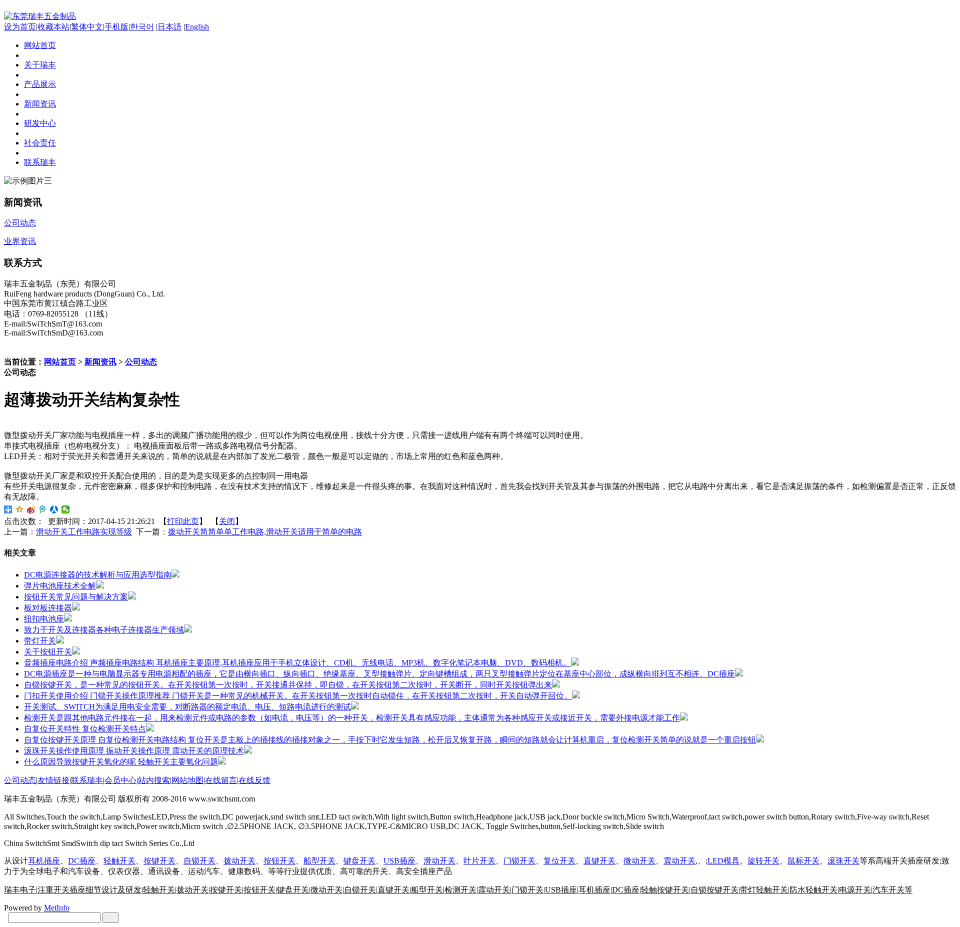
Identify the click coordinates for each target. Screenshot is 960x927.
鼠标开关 (804, 860)
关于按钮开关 (48, 652)
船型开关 (320, 860)
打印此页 (183, 521)
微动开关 (640, 860)
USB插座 (400, 860)
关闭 (227, 521)
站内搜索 (154, 780)
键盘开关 (360, 860)
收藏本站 (54, 26)
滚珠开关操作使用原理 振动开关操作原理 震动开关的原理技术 (134, 750)
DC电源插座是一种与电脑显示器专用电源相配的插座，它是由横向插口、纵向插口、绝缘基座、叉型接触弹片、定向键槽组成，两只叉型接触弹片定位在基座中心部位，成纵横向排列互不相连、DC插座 (379, 674)
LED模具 (724, 860)
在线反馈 (254, 780)
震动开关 (680, 860)
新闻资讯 (100, 362)
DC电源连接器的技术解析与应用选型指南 (98, 574)
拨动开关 (240, 860)
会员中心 (120, 780)
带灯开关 (40, 640)
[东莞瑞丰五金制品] (40, 16)
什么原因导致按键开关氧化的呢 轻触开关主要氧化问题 (121, 762)
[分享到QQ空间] (20, 510)
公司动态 (141, 362)
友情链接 (54, 780)
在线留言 (221, 780)
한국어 (142, 26)
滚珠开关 (844, 860)
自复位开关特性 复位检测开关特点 (85, 728)
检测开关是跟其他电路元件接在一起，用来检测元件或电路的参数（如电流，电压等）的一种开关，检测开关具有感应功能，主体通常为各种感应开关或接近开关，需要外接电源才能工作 (352, 718)
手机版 (116, 26)
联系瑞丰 (87, 780)
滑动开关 (440, 860)
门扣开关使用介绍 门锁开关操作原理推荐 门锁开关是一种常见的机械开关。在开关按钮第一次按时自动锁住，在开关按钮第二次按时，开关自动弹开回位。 (298, 696)
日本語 (170, 26)
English (197, 26)
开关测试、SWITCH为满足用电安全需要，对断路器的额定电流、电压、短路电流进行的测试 (187, 706)
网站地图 (188, 780)
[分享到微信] (66, 510)
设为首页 (20, 26)
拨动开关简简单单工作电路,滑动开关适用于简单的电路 (265, 532)
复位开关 (560, 860)
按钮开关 (280, 860)
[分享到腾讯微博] (42, 510)
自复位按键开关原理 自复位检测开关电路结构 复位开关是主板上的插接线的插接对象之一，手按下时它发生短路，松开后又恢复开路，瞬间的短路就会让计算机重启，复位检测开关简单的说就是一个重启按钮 (390, 740)
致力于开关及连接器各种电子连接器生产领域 (104, 630)
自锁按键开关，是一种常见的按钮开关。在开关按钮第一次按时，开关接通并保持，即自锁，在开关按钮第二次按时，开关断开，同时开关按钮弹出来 (288, 684)
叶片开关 (480, 860)
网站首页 (60, 362)
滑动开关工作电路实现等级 (84, 532)
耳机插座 (44, 860)
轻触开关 (120, 860)
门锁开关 (520, 860)
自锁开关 (200, 860)
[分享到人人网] (54, 510)
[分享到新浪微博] (31, 510)
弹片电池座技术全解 (60, 586)
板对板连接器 (48, 608)
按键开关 (160, 860)
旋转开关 (764, 860)
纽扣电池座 (44, 618)
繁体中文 (87, 26)
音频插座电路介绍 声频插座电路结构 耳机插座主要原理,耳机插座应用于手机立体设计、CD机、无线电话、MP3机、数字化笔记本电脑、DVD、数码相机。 (297, 662)
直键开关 (600, 860)
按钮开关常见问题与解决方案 (76, 596)
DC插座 (82, 860)
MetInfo (57, 908)
